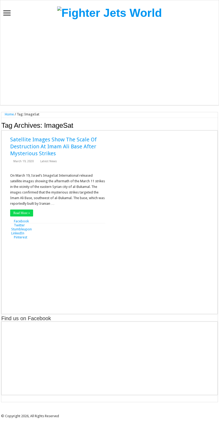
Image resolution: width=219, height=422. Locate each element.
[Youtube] (115, 411)
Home (9, 114)
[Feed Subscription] (216, 125)
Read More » (21, 213)
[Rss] (100, 411)
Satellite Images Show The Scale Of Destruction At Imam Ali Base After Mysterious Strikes (53, 146)
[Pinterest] (111, 411)
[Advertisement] (109, 62)
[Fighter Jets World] (109, 12)
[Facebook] (104, 411)
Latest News (48, 161)
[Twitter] (107, 411)
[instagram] (119, 411)
